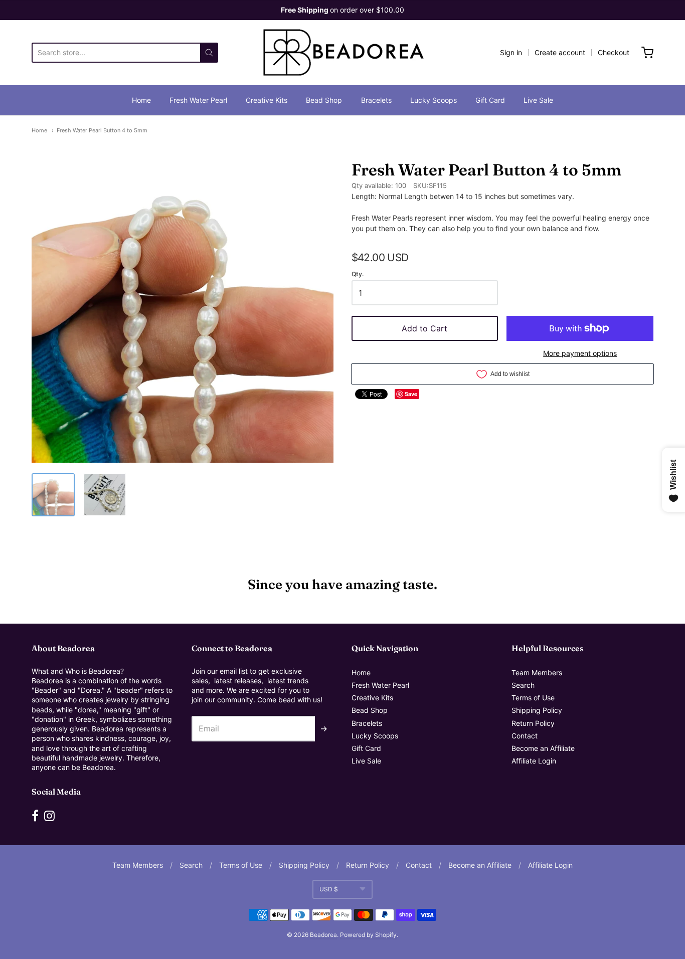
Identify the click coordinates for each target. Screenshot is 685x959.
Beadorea (323, 934)
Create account (560, 52)
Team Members (536, 672)
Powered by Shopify (368, 934)
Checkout (613, 52)
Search (523, 685)
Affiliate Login (533, 760)
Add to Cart (424, 328)
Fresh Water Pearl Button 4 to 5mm (102, 130)
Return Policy (533, 723)
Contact (524, 735)
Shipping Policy (536, 710)
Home (141, 100)
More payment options (580, 353)
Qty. (358, 274)
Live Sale (538, 100)
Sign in (511, 52)
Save (411, 394)
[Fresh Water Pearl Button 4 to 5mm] (53, 494)
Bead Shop (324, 100)
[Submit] (209, 53)
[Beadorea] (342, 52)
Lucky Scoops (433, 100)
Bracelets (376, 100)
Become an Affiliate (543, 748)
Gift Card (490, 100)
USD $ (328, 889)
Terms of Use (533, 697)
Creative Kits (266, 100)
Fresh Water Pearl (198, 100)
